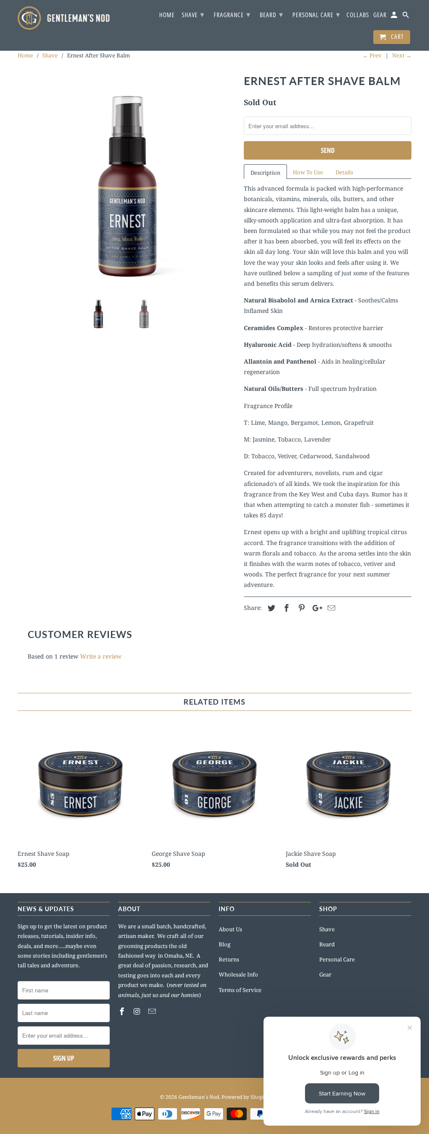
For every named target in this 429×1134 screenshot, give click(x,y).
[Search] (406, 16)
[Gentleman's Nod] (64, 18)
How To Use (308, 172)
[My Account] (394, 16)
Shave (327, 929)
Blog (224, 944)
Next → (401, 55)
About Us (230, 929)
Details (344, 172)
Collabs (357, 15)
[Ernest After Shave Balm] (126, 180)
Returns (229, 959)
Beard (327, 944)
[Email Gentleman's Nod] (153, 1011)
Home (167, 15)
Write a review (100, 656)
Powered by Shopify (245, 1096)
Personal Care (337, 959)
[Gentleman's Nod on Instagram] (137, 1011)
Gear (325, 974)
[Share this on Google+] (315, 608)
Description (265, 172)
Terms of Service (240, 990)
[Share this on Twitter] (270, 608)
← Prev (372, 55)
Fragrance (232, 14)
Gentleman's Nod (198, 1096)
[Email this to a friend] (330, 608)
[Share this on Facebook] (285, 608)
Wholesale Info (238, 974)
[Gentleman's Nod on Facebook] (122, 1011)
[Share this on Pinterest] (300, 608)
